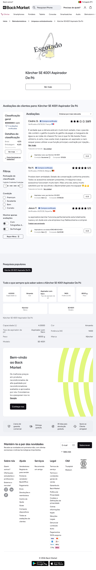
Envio (21, 489)
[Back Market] (16, 7)
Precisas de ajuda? (72, 7)
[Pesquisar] (34, 8)
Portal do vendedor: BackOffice (23, 479)
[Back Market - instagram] (6, 490)
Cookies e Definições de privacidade (55, 500)
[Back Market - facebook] (6, 495)
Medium (68, 470)
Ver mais (32, 145)
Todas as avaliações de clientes (24, 518)
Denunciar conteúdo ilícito (54, 525)
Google (13, 398)
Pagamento (23, 485)
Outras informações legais (55, 509)
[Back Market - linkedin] (12, 490)
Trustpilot (69, 466)
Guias (21, 505)
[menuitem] (19, 14)
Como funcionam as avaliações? (14, 158)
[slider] (5, 186)
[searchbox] (48, 7)
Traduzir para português (36, 223)
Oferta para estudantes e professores (9, 476)
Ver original (48, 149)
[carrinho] (90, 7)
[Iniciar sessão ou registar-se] (85, 7)
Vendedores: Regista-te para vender (24, 469)
